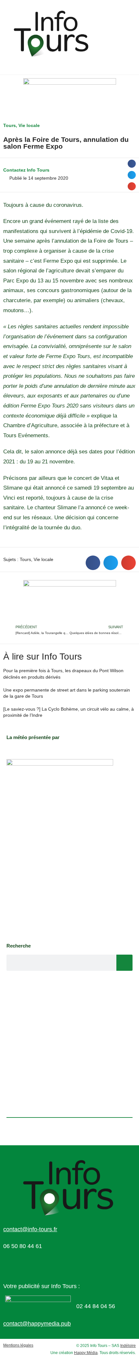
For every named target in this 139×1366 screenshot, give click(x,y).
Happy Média (86, 1352)
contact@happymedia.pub (37, 1323)
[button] (132, 164)
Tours (9, 125)
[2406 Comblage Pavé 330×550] (59, 847)
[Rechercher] (124, 963)
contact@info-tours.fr (30, 1229)
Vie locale (29, 125)
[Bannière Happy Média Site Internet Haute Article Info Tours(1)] (69, 601)
